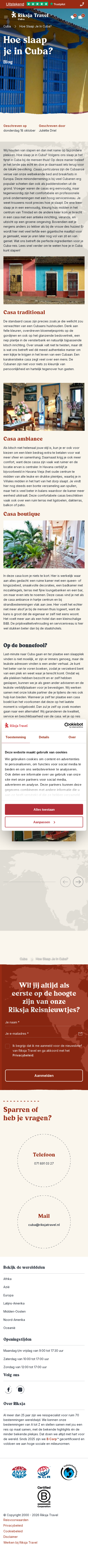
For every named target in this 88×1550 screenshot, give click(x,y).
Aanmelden (44, 1075)
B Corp (53, 1439)
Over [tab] (72, 737)
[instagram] (20, 1390)
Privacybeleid (23, 1055)
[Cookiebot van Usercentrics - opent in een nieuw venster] (64, 725)
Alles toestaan (44, 809)
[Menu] (6, 17)
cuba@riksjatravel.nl (44, 1225)
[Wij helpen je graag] (82, 4)
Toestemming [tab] (16, 737)
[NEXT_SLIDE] (78, 881)
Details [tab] (44, 737)
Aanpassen (41, 822)
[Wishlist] (72, 17)
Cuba (7, 26)
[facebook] (8, 1390)
